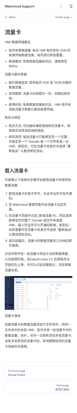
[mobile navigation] (70, 6)
